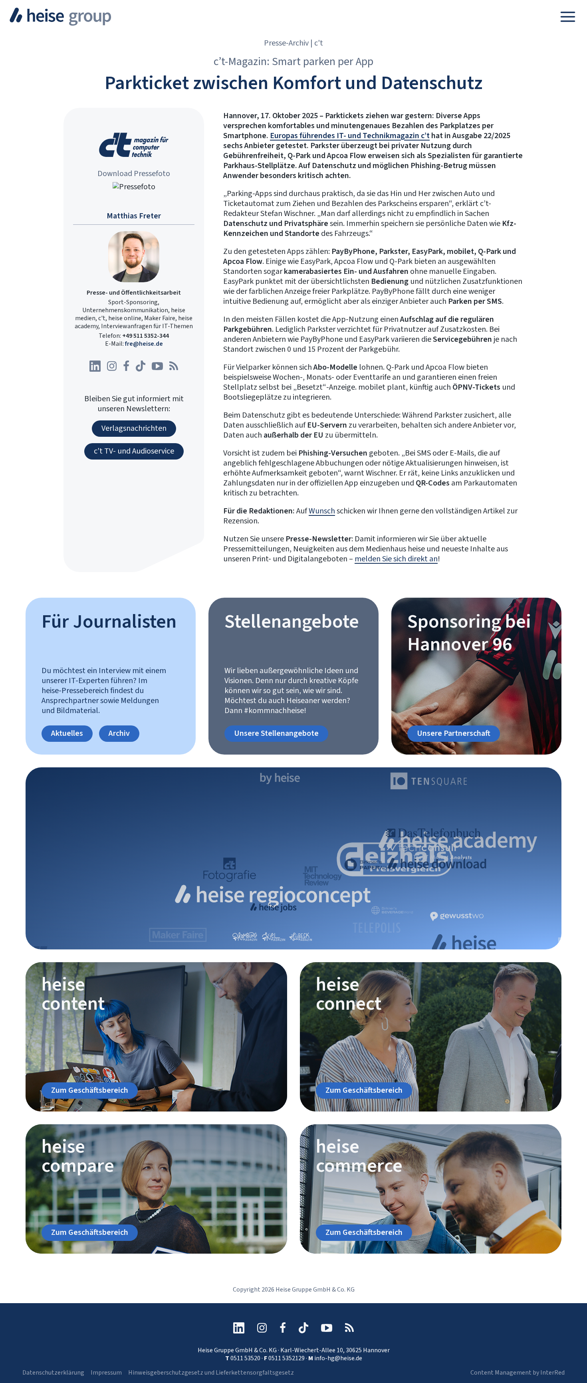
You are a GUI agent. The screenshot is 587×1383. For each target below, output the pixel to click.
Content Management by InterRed (517, 1373)
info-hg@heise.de (338, 1358)
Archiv (119, 733)
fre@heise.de (144, 343)
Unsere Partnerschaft (453, 733)
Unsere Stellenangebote (276, 733)
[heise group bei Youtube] (157, 366)
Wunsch (322, 511)
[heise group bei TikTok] (140, 366)
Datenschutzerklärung (53, 1373)
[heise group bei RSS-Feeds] (173, 366)
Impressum (106, 1373)
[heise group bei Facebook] (126, 366)
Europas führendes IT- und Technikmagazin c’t (350, 135)
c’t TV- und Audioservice (134, 451)
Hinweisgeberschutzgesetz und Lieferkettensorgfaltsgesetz (211, 1373)
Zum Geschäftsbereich (89, 1090)
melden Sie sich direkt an (396, 559)
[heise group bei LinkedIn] (95, 366)
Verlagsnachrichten (134, 428)
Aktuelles (67, 733)
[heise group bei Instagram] (112, 366)
